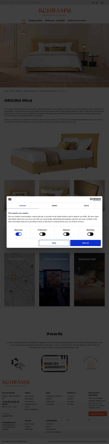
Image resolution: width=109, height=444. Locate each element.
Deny (54, 243)
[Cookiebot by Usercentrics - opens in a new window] (91, 199)
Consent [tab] (22, 205)
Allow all (85, 243)
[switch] (42, 234)
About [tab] (86, 205)
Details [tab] (54, 205)
